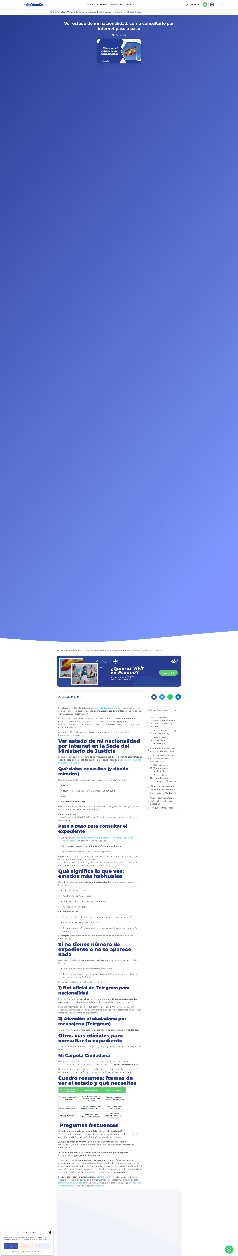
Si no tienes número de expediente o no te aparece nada (162, 758)
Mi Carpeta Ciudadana (165, 793)
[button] (49, 1232)
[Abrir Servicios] (107, 4)
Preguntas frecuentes (161, 808)
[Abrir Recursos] (121, 4)
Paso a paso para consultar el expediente (162, 740)
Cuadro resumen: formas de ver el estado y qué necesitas (163, 801)
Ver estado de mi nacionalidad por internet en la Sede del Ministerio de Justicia (163, 722)
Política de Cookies (18, 1251)
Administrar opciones (43, 1246)
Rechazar (26, 1246)
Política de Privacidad (33, 1251)
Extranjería (120, 35)
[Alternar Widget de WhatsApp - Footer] (229, 1249)
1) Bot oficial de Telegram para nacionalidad (160, 768)
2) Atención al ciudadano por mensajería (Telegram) (165, 778)
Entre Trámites (57, 12)
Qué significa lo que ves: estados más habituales (162, 749)
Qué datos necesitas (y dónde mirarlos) (164, 732)
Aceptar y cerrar (11, 1246)
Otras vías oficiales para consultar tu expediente (162, 787)
